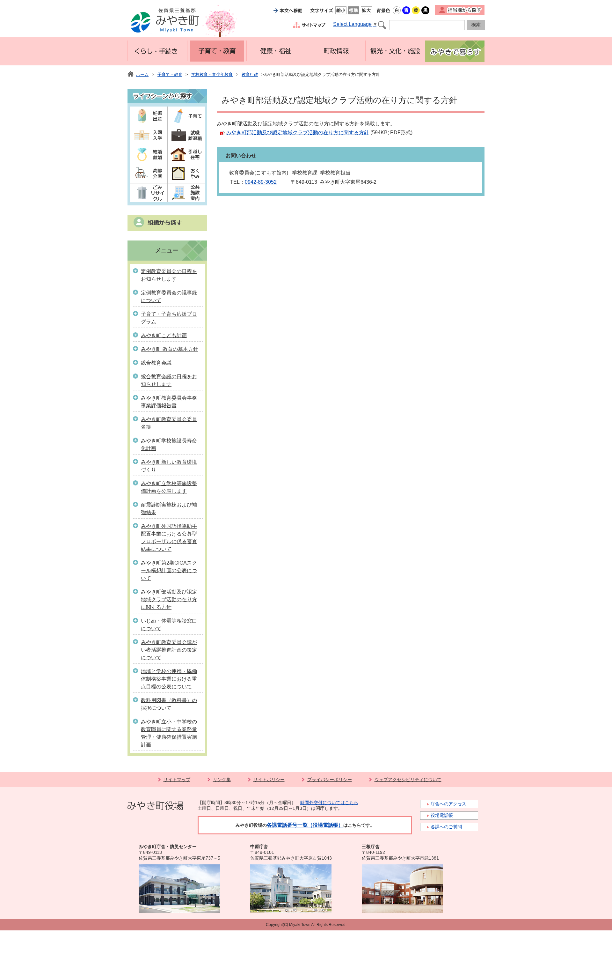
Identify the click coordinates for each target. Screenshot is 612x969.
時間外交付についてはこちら (329, 802)
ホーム (142, 74)
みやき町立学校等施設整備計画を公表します (169, 487)
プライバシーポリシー (329, 779)
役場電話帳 (442, 815)
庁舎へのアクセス (448, 803)
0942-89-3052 (261, 182)
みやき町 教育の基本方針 (169, 349)
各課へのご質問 (446, 826)
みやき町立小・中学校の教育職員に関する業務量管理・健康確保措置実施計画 (169, 733)
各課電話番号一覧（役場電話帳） (305, 825)
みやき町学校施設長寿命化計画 (169, 444)
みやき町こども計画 (164, 335)
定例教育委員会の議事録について (169, 296)
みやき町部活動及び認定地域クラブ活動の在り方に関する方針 (169, 599)
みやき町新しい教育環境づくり (169, 465)
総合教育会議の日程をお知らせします (169, 380)
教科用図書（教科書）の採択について (169, 704)
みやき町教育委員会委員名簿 (169, 423)
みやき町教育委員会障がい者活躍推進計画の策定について (169, 650)
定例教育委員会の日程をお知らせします (169, 275)
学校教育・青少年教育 (212, 74)
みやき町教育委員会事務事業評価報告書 (169, 401)
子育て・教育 (169, 74)
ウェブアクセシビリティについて (408, 779)
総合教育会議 (156, 363)
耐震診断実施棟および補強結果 (169, 508)
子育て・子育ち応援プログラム (169, 317)
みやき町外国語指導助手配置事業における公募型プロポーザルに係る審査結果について (169, 537)
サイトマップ (177, 779)
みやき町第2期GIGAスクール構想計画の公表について (169, 570)
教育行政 (250, 74)
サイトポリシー (269, 779)
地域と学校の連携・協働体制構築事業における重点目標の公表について (169, 679)
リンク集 (222, 779)
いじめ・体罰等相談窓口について (169, 624)
